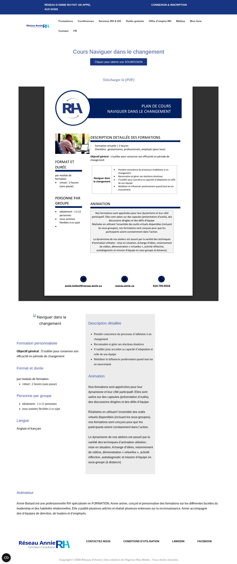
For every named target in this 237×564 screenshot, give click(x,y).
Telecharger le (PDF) (118, 80)
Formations (66, 21)
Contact (64, 30)
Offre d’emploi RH (160, 21)
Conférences (86, 21)
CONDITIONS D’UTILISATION (141, 541)
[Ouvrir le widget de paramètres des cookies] (6, 557)
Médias (180, 21)
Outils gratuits (135, 21)
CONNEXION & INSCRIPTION (169, 4)
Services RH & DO (110, 21)
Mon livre (196, 21)
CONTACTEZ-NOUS (98, 541)
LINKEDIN (178, 541)
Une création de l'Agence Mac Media (127, 559)
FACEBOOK (204, 541)
